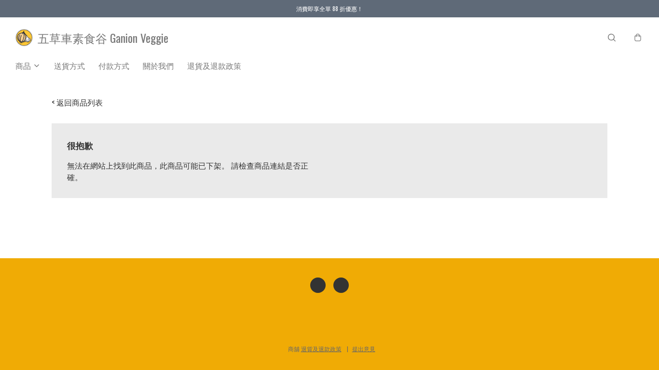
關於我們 (158, 65)
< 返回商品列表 (77, 102)
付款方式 (113, 65)
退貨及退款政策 (214, 65)
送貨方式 (69, 65)
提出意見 (363, 348)
